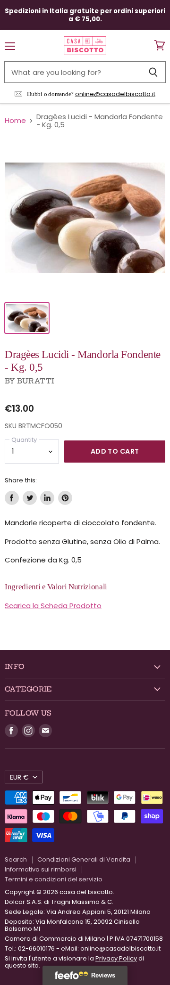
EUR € (19, 777)
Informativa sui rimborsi (40, 869)
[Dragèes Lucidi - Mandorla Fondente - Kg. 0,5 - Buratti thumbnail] (27, 318)
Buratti (35, 380)
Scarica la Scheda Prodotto (53, 606)
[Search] (153, 72)
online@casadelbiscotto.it (115, 94)
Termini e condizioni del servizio (53, 879)
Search (16, 859)
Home (15, 120)
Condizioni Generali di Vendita (83, 859)
